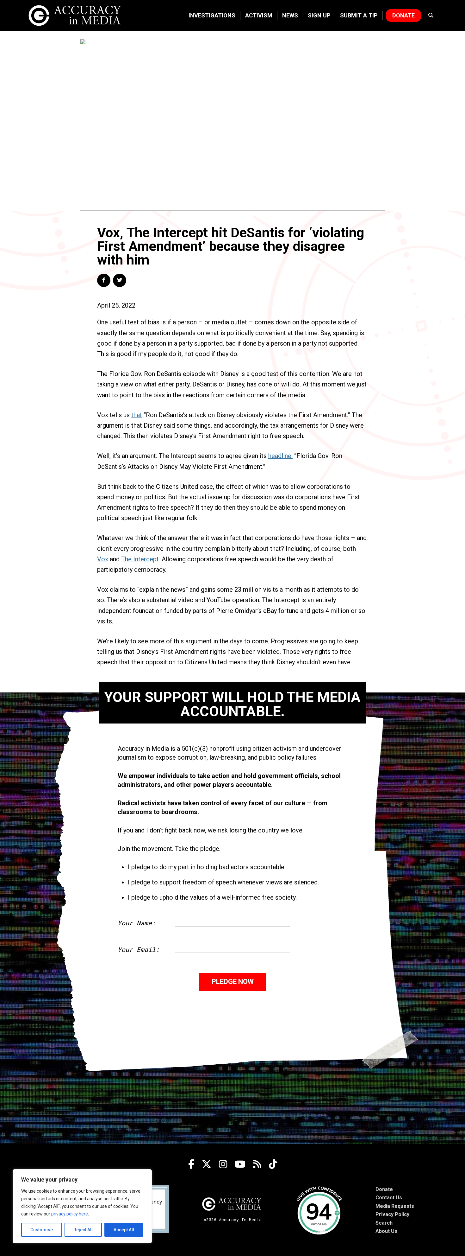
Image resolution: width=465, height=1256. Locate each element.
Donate (403, 15)
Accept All (124, 1229)
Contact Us (388, 1198)
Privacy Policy (392, 1214)
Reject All (83, 1229)
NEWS (290, 15)
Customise (41, 1229)
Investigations (212, 15)
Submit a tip (359, 15)
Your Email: (138, 949)
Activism (258, 15)
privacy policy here (69, 1213)
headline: (280, 456)
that (136, 415)
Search (384, 1223)
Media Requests (394, 1206)
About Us (386, 1231)
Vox (102, 559)
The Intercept (140, 559)
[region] (82, 1206)
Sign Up (319, 15)
